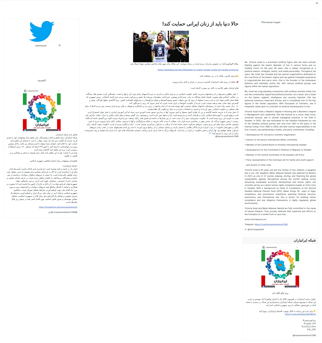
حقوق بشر (270, 12)
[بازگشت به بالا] (3, 340)
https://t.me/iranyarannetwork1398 (271, 224)
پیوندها (221, 12)
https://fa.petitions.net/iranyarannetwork (58, 207)
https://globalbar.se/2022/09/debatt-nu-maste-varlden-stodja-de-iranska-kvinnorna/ (197, 70)
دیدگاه (299, 12)
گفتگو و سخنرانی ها (286, 12)
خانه (316, 12)
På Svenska (244, 12)
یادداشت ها (258, 12)
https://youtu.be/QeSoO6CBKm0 (300, 314)
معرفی (308, 12)
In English (231, 12)
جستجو (212, 12)
